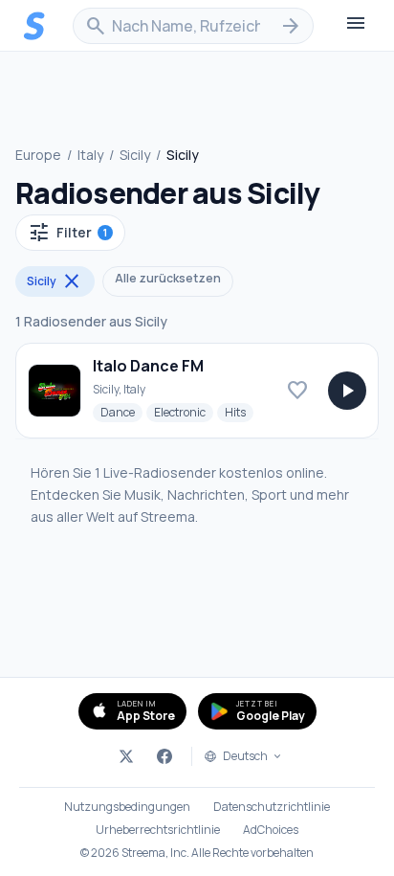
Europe (38, 155)
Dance (121, 411)
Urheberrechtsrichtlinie (158, 830)
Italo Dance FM (148, 365)
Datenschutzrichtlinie (271, 807)
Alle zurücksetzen (168, 278)
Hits (239, 411)
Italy (90, 155)
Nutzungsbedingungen (127, 807)
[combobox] (193, 26)
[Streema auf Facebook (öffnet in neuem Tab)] (164, 756)
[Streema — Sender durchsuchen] (34, 26)
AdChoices (270, 830)
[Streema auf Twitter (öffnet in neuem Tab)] (126, 756)
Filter (67, 232)
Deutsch (245, 756)
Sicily (135, 155)
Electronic (183, 411)
